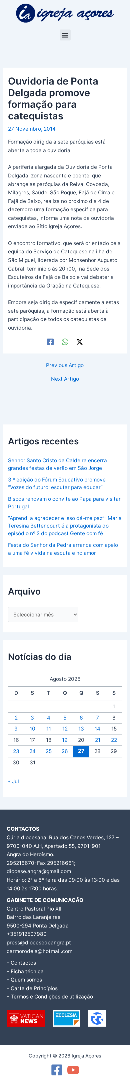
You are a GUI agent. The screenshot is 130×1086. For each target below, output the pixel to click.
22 (114, 740)
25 (49, 751)
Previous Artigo (65, 365)
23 (16, 751)
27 (81, 751)
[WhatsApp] (65, 341)
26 (65, 751)
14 (97, 729)
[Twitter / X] (79, 341)
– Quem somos (24, 980)
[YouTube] (73, 1070)
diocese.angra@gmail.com (39, 871)
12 (65, 729)
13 (81, 729)
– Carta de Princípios (32, 988)
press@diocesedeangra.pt (39, 942)
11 (48, 729)
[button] (65, 35)
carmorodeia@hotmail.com (39, 951)
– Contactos (21, 963)
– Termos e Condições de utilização (50, 996)
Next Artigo (65, 379)
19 (65, 740)
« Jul (13, 781)
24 (32, 751)
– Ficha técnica (25, 971)
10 (32, 729)
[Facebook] (50, 341)
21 (97, 740)
